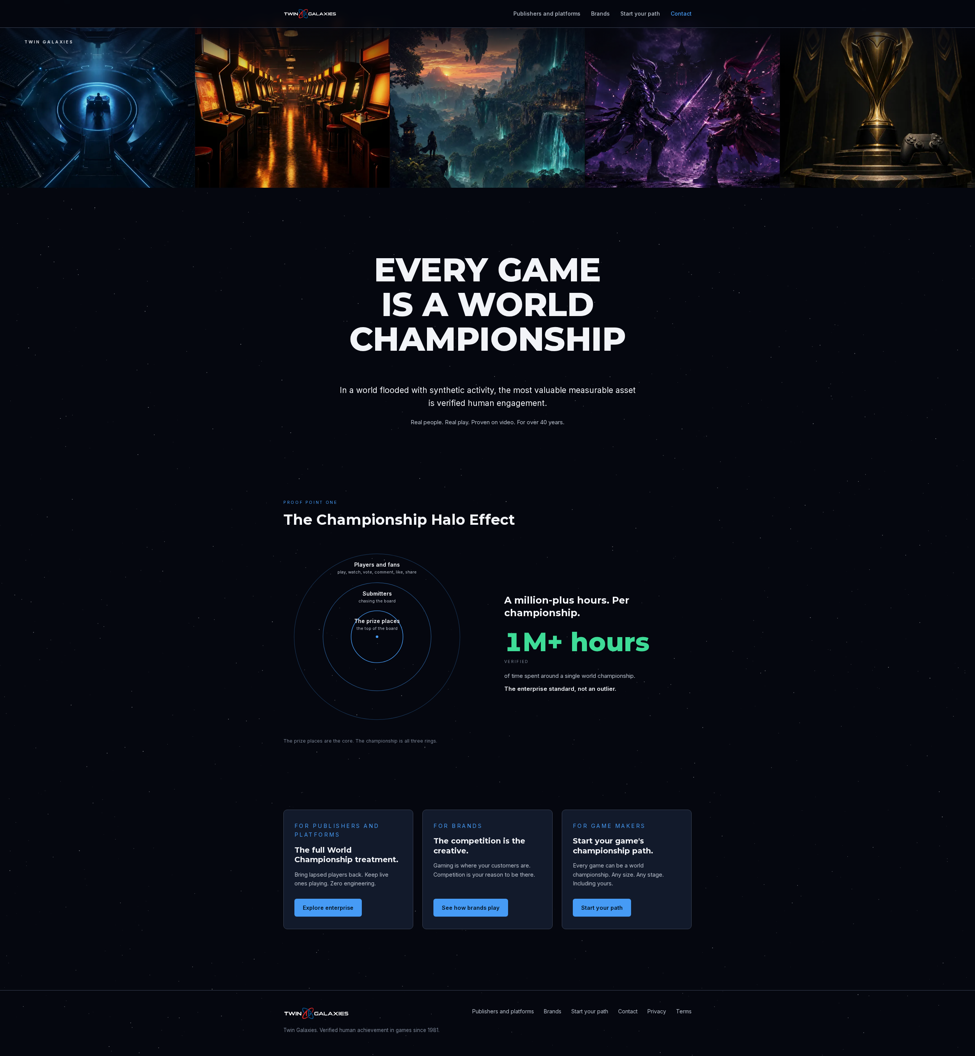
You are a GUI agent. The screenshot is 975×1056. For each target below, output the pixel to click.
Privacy (656, 1011)
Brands (600, 13)
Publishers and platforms (546, 13)
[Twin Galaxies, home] (310, 14)
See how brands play (471, 907)
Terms (684, 1011)
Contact (681, 13)
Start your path (640, 13)
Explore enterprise (328, 907)
